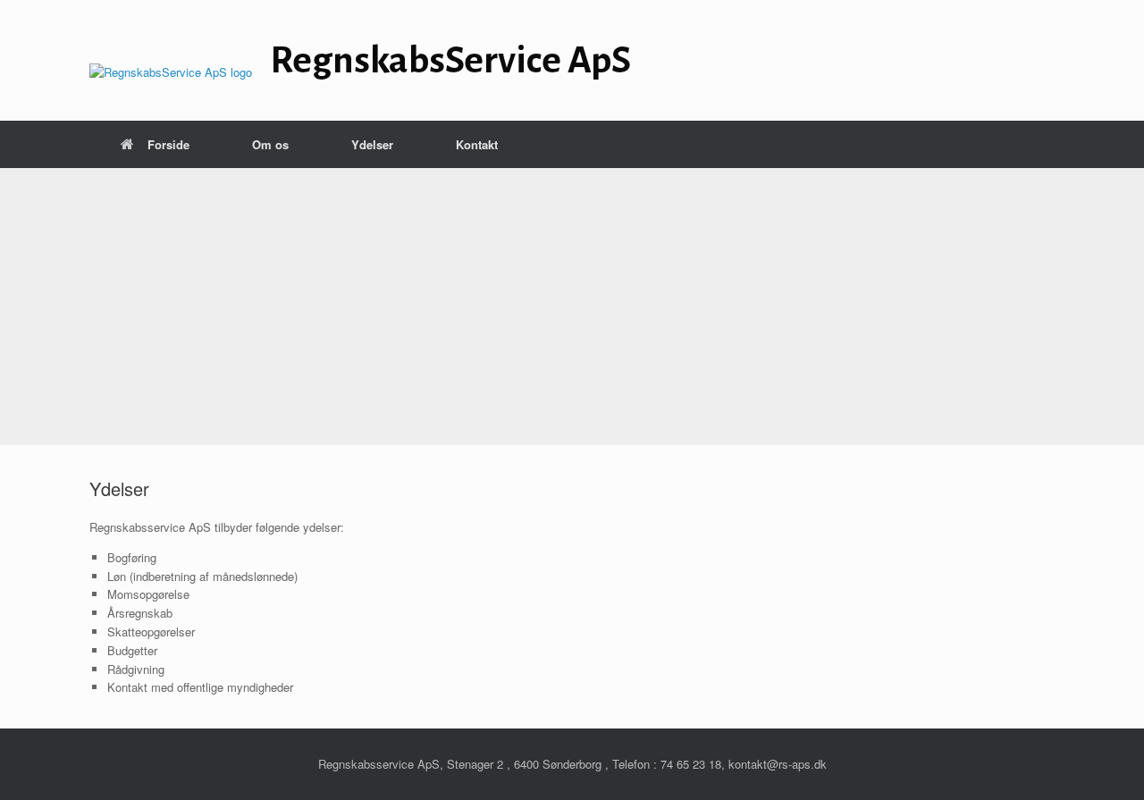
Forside (168, 144)
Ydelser (372, 144)
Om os (270, 144)
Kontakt (477, 144)
